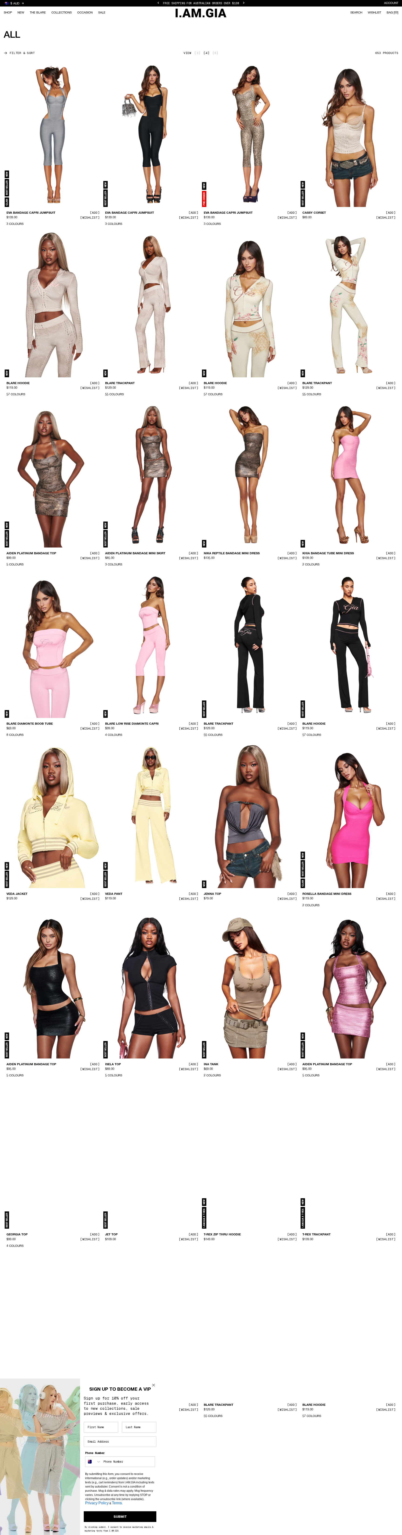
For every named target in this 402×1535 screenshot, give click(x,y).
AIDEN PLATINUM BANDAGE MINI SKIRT (135, 553)
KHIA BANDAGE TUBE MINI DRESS (328, 553)
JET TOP (111, 1234)
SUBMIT (120, 1517)
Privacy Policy (97, 1503)
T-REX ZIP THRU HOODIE (222, 1234)
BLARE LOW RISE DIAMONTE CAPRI (132, 723)
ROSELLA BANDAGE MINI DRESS (326, 894)
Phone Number (95, 1453)
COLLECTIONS (61, 12)
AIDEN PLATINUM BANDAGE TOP (31, 553)
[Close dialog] (153, 1385)
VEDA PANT (113, 894)
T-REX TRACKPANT (316, 1234)
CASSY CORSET (314, 213)
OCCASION (85, 12)
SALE (101, 12)
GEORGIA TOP (17, 1234)
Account (391, 3)
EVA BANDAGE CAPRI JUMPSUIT (31, 213)
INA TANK (211, 1064)
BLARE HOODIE (18, 383)
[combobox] (93, 1462)
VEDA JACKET (17, 894)
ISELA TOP (113, 1064)
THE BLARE (38, 12)
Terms (117, 1503)
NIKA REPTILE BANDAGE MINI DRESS (232, 553)
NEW (20, 12)
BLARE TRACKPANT (120, 383)
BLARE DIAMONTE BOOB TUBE (30, 723)
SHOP (8, 12)
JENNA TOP (212, 894)
